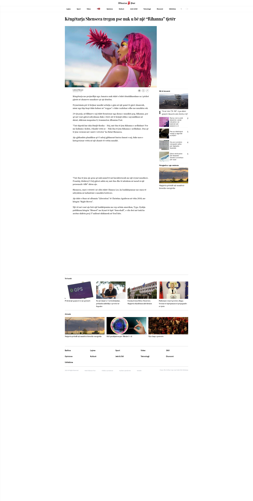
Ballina (68, 350)
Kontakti (139, 370)
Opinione (110, 9)
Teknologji (147, 9)
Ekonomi (160, 9)
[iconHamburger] (5, 2)
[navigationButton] (181, 8)
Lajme (68, 9)
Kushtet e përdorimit (125, 370)
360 (168, 350)
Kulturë (121, 9)
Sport (79, 9)
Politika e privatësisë (107, 370)
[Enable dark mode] (186, 9)
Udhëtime (172, 9)
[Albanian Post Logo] (127, 3)
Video (89, 9)
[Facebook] (139, 90)
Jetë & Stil (133, 9)
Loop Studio (176, 370)
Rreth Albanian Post (90, 370)
